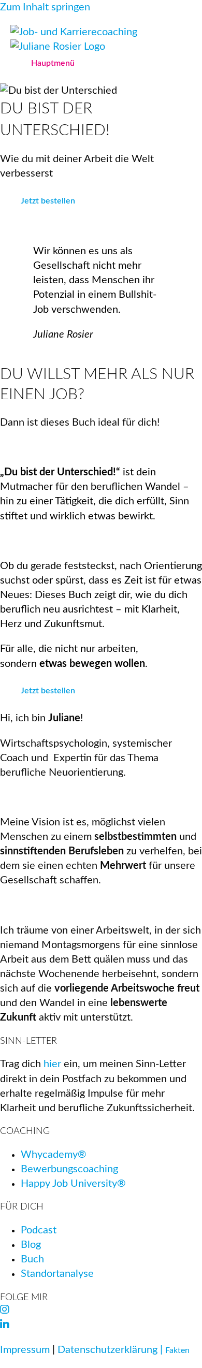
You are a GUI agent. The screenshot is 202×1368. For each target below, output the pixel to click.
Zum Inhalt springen (45, 7)
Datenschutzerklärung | (111, 1350)
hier (52, 1064)
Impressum (25, 1350)
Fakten (177, 1350)
